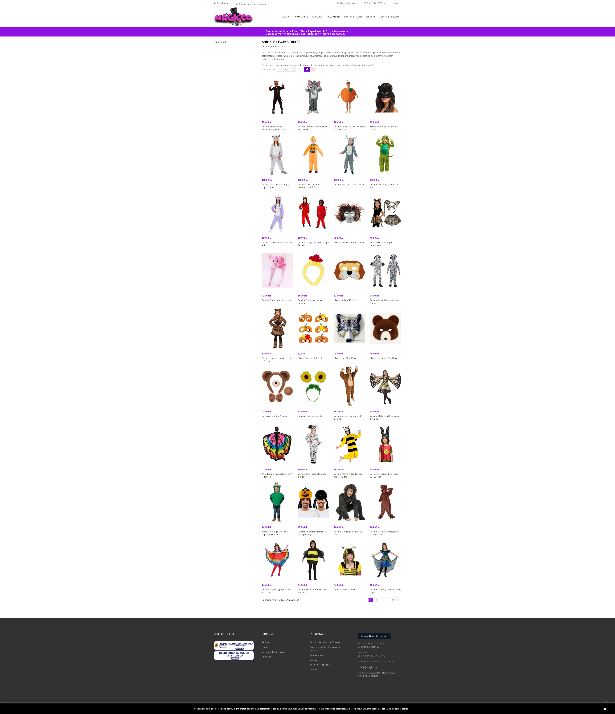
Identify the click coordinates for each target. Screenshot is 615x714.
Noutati (266, 647)
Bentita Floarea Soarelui (310, 415)
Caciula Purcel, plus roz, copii (276, 300)
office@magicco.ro (368, 667)
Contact (397, 3)
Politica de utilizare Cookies (394, 708)
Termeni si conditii (320, 664)
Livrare (314, 659)
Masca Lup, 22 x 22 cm (345, 358)
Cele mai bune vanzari (274, 651)
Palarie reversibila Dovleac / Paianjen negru (312, 533)
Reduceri (266, 642)
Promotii (266, 656)
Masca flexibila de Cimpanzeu (349, 242)
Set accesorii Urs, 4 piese (274, 415)
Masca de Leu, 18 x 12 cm (347, 300)
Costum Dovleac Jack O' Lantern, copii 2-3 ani (309, 186)
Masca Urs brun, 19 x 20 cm (384, 358)
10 (393, 600)
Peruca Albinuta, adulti (345, 589)
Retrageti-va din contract (374, 636)
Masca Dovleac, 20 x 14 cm (312, 358)
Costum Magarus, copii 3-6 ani (349, 184)
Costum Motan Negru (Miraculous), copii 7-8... (274, 128)
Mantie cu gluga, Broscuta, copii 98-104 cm (275, 533)
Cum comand (317, 655)
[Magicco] (233, 16)
